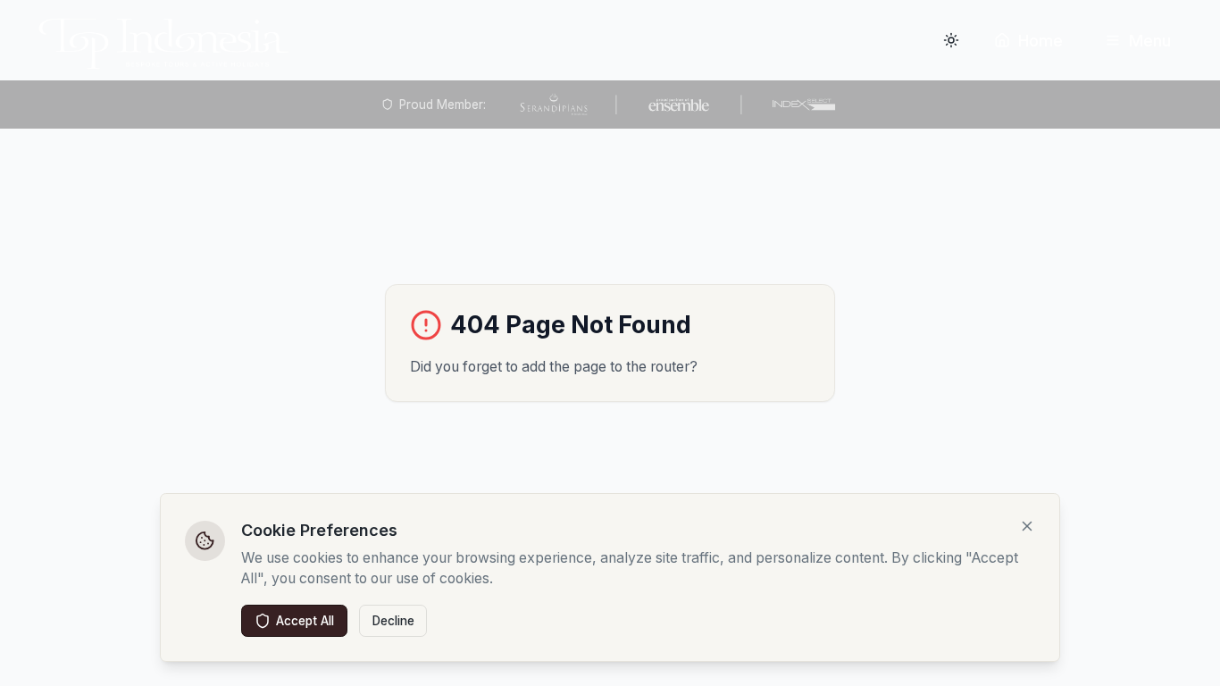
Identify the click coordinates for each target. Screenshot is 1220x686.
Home (1040, 40)
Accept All (305, 621)
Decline (393, 621)
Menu (1150, 40)
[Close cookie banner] (1027, 526)
